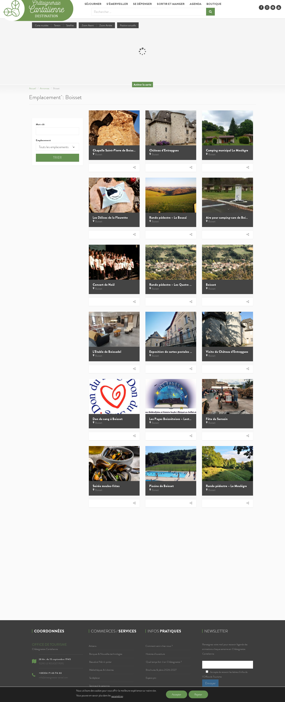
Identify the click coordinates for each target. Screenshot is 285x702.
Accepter (176, 694)
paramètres (117, 696)
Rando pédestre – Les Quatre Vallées (174, 284)
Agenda (195, 4)
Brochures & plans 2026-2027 (161, 670)
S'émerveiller (117, 4)
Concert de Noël (104, 284)
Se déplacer (94, 678)
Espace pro (151, 678)
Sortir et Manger (171, 4)
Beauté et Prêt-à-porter (100, 662)
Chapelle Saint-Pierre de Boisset (114, 150)
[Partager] (134, 167)
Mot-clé (40, 124)
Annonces (44, 88)
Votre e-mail (208, 658)
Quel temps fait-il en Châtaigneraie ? (164, 662)
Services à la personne (99, 686)
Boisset (98, 154)
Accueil (32, 88)
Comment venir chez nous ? (159, 646)
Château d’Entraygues (164, 150)
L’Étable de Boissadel (107, 351)
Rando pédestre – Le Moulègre (226, 486)
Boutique (213, 4)
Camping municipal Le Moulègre (227, 150)
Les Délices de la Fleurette (110, 217)
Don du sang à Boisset (108, 419)
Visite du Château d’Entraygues (227, 351)
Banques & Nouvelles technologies (105, 654)
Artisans (92, 646)
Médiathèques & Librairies (101, 670)
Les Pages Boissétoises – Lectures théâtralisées (181, 419)
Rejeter (198, 694)
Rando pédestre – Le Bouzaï (168, 217)
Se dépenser (142, 4)
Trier (57, 157)
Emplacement (43, 140)
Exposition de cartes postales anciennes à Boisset (182, 351)
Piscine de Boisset (161, 486)
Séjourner (93, 4)
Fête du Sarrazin (217, 419)
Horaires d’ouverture (155, 654)
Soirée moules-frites (106, 486)
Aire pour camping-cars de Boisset (228, 217)
